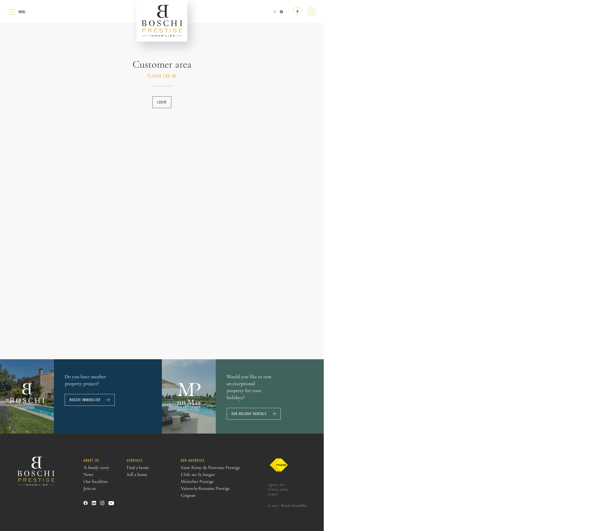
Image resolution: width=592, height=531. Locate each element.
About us (91, 460)
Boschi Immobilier (85, 400)
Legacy (273, 494)
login (161, 102)
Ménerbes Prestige (197, 481)
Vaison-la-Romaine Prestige (205, 488)
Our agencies (193, 460)
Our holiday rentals (249, 414)
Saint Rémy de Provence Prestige (210, 467)
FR (274, 12)
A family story (96, 467)
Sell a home (137, 474)
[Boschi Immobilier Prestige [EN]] (161, 21)
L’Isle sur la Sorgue (198, 474)
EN (281, 11)
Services (135, 460)
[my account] (311, 11)
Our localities (95, 481)
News (88, 474)
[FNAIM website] (279, 465)
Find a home (138, 467)
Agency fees (276, 484)
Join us (89, 488)
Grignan (188, 495)
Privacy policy (278, 489)
